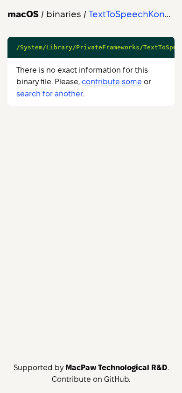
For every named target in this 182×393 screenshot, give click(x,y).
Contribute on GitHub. (91, 379)
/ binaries (44, 14)
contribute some (112, 82)
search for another (49, 94)
